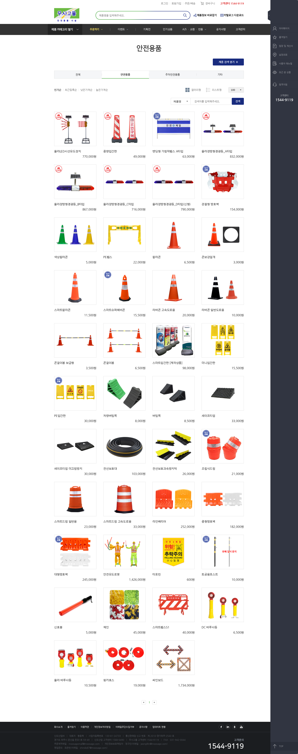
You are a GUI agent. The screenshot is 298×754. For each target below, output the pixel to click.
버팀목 (156, 415)
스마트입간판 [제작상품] (167, 363)
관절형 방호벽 (210, 204)
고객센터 (240, 29)
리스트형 (217, 89)
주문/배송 (190, 3)
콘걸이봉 (108, 363)
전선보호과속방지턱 (164, 468)
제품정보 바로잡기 (207, 15)
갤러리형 (196, 89)
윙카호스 (108, 680)
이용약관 (85, 727)
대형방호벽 (61, 574)
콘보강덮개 (208, 257)
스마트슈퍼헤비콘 (114, 310)
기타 (220, 74)
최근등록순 (71, 89)
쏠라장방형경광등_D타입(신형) (171, 204)
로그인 (164, 3)
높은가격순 (102, 89)
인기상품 (167, 29)
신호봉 (58, 627)
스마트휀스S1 (160, 627)
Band (234, 726)
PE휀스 (107, 257)
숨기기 (271, 15)
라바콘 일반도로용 (213, 310)
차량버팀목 (110, 415)
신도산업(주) (66, 15)
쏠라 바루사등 (62, 680)
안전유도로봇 (111, 574)
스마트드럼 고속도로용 (117, 521)
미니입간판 (208, 363)
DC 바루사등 (209, 627)
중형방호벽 (208, 521)
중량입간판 (110, 151)
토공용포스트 (210, 574)
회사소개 (58, 727)
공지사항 (221, 29)
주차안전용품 (172, 74)
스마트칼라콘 (62, 310)
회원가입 (176, 3)
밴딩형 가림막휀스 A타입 (167, 151)
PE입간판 (60, 415)
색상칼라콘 (61, 257)
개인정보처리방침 (102, 727)
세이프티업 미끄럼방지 (68, 468)
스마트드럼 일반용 (65, 521)
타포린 (156, 574)
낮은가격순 (86, 89)
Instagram (227, 726)
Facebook (221, 726)
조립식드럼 (208, 468)
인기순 (57, 89)
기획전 (146, 29)
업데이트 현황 (159, 727)
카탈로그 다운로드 (234, 15)
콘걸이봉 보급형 (64, 363)
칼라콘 (156, 257)
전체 (78, 74)
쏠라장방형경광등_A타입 (217, 151)
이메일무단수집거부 (125, 727)
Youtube (241, 726)
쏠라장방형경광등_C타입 (118, 204)
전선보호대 (110, 468)
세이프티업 (208, 415)
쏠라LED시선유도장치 (67, 151)
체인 (106, 627)
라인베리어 (159, 521)
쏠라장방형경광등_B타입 (69, 204)
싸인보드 (157, 680)
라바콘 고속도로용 (163, 310)
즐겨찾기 (71, 727)
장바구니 (210, 3)
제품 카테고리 (62, 29)
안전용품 (125, 74)
